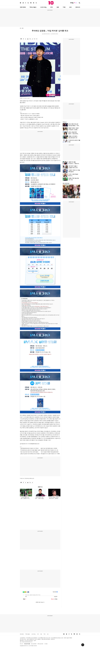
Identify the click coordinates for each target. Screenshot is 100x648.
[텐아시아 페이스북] (25, 2)
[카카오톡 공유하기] (21, 39)
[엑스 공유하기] (25, 39)
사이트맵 (45, 643)
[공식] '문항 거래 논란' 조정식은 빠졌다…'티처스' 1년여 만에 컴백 (74, 125)
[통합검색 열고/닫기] (79, 3)
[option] (71, 190)
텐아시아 (25, 645)
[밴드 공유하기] (30, 39)
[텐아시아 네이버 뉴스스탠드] (33, 2)
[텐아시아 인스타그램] (30, 2)
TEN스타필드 (33, 7)
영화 (58, 7)
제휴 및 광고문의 (40, 643)
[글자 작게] (37, 39)
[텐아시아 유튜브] (20, 2)
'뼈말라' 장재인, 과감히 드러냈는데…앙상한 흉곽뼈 (73, 130)
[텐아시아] (51, 3)
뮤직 (51, 7)
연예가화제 (23, 7)
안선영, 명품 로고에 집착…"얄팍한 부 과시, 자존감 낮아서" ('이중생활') (25, 498)
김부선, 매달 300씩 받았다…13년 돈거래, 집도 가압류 (73, 134)
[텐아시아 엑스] (28, 2)
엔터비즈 (77, 7)
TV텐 (64, 7)
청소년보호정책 (33, 643)
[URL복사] (32, 39)
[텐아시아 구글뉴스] (36, 2)
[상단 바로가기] (82, 644)
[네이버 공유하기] (28, 39)
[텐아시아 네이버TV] (23, 2)
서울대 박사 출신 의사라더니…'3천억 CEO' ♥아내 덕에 (74, 163)
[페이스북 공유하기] (23, 39)
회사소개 (21, 643)
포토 (70, 7)
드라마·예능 (43, 7)
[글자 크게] (34, 39)
